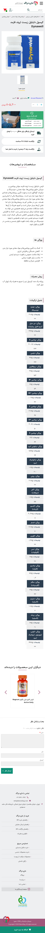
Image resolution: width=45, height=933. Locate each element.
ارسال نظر (7, 770)
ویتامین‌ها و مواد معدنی (17, 17)
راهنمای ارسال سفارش (22, 824)
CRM (19, 921)
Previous (6, 692)
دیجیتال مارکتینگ (26, 921)
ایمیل (41, 760)
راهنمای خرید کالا (22, 820)
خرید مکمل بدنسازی (22, 847)
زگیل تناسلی (22, 861)
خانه (42, 17)
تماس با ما (22, 884)
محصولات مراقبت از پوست (22, 856)
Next (39, 692)
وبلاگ (22, 875)
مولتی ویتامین (5, 17)
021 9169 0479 (21, 797)
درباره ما (22, 879)
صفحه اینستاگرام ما (21, 889)
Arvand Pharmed (36, 98)
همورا (15, 921)
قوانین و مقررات (22, 833)
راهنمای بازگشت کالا (22, 829)
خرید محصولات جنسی (22, 852)
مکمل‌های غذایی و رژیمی (32, 17)
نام (42, 751)
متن (42, 732)
